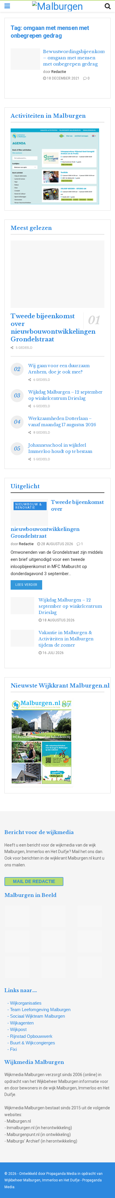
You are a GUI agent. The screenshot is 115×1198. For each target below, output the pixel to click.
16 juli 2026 (53, 653)
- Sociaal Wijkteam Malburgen (36, 1016)
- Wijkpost (17, 1029)
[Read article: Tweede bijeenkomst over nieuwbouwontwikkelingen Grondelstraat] (57, 274)
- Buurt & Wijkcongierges (31, 1042)
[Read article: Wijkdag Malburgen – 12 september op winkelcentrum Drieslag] (22, 605)
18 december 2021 (63, 78)
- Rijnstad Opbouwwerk (29, 1036)
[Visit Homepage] (57, 6)
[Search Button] (108, 6)
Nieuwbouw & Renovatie (28, 506)
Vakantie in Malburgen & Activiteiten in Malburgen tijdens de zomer (66, 639)
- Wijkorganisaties (24, 1003)
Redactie (58, 72)
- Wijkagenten (20, 1022)
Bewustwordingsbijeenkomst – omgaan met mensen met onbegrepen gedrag (76, 58)
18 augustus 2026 (58, 620)
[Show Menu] (7, 6)
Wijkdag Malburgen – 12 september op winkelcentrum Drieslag (70, 606)
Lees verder (28, 585)
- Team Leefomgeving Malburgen (38, 1009)
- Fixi (12, 1049)
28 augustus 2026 (56, 544)
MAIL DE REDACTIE (34, 881)
